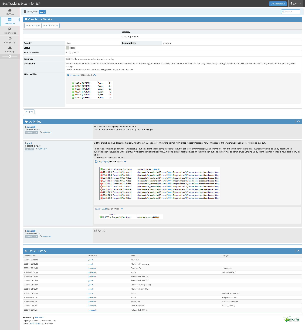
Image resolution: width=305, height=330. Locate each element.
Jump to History (50, 25)
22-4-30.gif (102, 208)
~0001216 (46, 132)
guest (29, 143)
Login (42, 12)
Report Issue (279, 3)
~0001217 (42, 148)
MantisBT (39, 317)
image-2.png (103, 161)
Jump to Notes (33, 25)
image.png (74, 75)
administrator (35, 323)
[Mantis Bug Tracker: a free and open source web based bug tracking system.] (291, 318)
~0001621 (46, 236)
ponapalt (31, 126)
